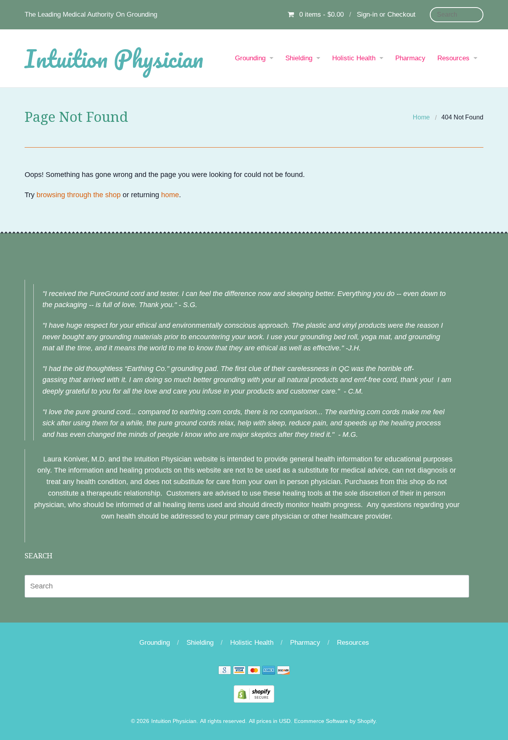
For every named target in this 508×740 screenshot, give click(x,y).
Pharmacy (410, 58)
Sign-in (367, 14)
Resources (453, 58)
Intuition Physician (114, 58)
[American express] (268, 671)
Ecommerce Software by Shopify (334, 721)
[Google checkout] (224, 671)
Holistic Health (353, 58)
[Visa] (239, 671)
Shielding (298, 58)
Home (421, 117)
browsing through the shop (79, 195)
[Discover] (283, 671)
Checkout (401, 14)
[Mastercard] (254, 671)
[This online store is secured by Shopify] (254, 694)
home (170, 195)
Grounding (250, 58)
